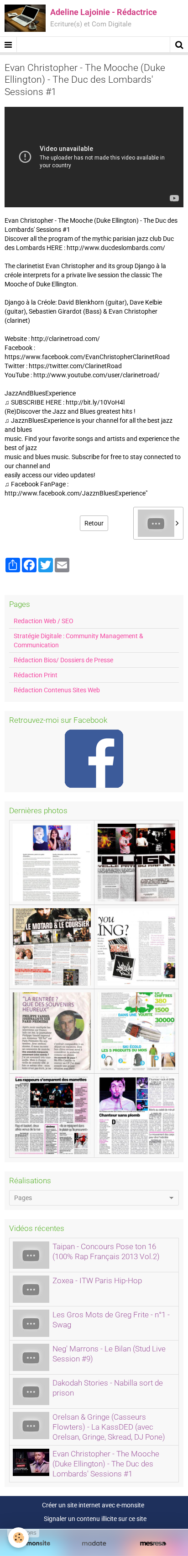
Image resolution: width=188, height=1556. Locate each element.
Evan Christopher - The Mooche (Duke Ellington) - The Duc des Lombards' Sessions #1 (105, 1463)
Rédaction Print (35, 675)
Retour (94, 523)
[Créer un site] (35, 1543)
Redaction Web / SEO (43, 621)
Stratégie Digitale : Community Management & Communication (78, 640)
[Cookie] (18, 1537)
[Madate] (94, 1543)
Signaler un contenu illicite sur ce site (95, 1518)
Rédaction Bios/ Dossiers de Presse (63, 660)
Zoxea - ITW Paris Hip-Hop (97, 1280)
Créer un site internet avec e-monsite (93, 1505)
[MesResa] (153, 1543)
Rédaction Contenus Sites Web (57, 690)
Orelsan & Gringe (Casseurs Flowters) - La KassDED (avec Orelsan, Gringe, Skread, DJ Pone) (108, 1426)
